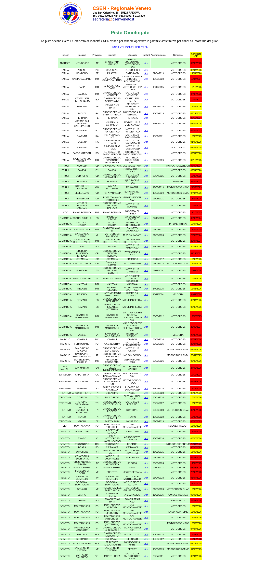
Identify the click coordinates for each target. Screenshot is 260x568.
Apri (146, 63)
